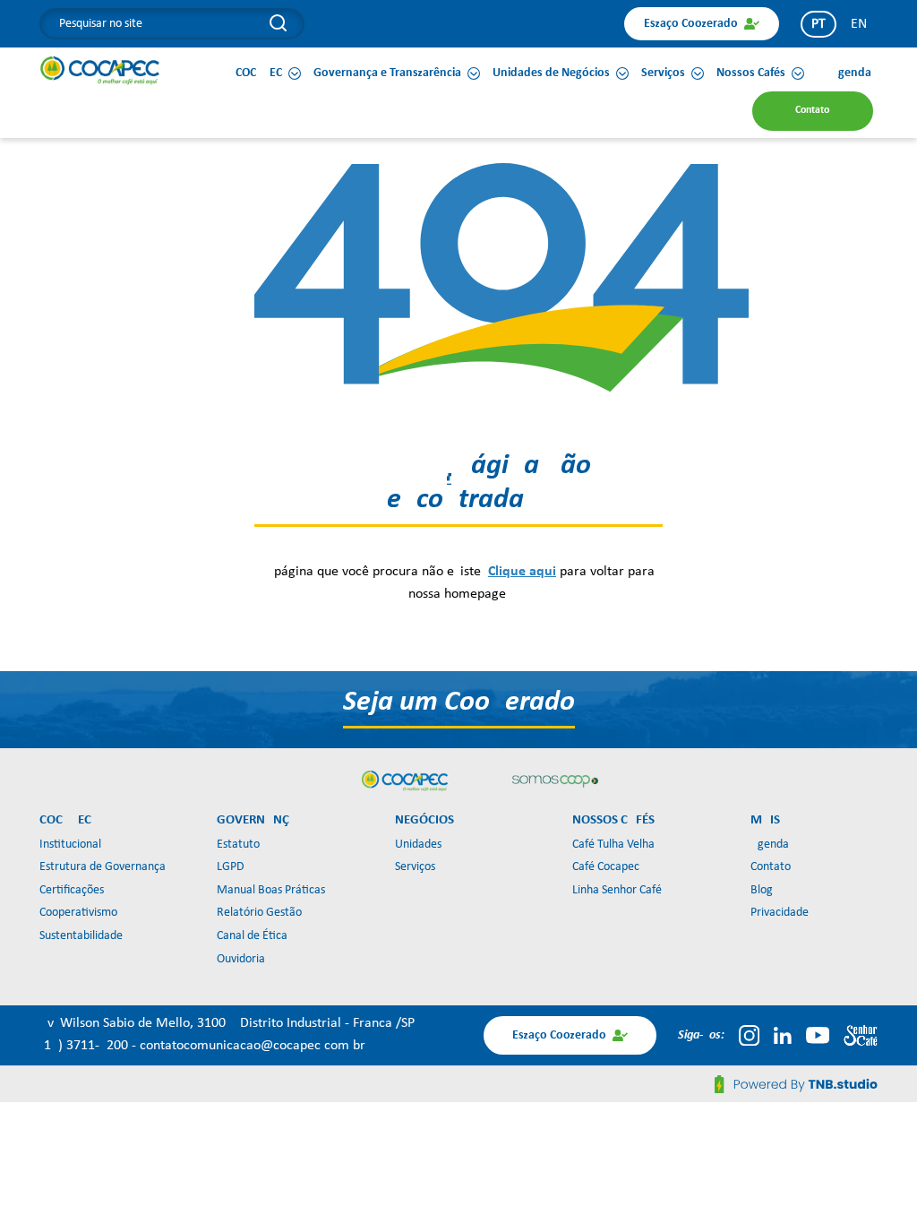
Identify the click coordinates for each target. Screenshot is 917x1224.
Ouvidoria (241, 959)
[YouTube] (817, 1035)
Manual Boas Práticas (271, 890)
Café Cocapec (605, 867)
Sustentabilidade (81, 936)
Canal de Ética (252, 936)
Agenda (769, 844)
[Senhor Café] (861, 1035)
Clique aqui (522, 572)
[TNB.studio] (796, 1084)
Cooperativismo (78, 912)
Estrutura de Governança (102, 867)
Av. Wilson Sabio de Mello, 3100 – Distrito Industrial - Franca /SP (227, 1023)
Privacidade (779, 912)
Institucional (70, 844)
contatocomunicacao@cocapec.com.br (252, 1046)
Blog (761, 890)
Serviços (415, 867)
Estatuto (238, 844)
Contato (770, 867)
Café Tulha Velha (613, 844)
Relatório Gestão (259, 912)
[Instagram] (749, 1035)
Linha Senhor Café (617, 890)
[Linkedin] (783, 1035)
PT (818, 24)
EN (859, 24)
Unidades (418, 844)
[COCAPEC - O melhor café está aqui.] (100, 70)
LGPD (230, 867)
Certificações (71, 890)
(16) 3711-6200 (85, 1046)
